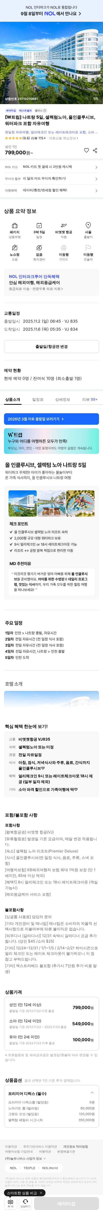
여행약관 (45, 1151)
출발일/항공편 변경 (52, 346)
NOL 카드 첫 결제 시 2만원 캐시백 (47, 167)
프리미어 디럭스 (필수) (27, 1093)
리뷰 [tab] (90, 399)
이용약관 (11, 1146)
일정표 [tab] (38, 399)
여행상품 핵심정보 (62, 138)
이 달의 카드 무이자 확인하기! (44, 178)
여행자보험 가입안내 (19, 1151)
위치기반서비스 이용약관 (40, 1146)
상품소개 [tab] (12, 399)
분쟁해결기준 (66, 1151)
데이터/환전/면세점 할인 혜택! (45, 190)
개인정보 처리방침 (75, 1146)
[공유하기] (95, 150)
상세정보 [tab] (62, 399)
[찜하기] (87, 150)
